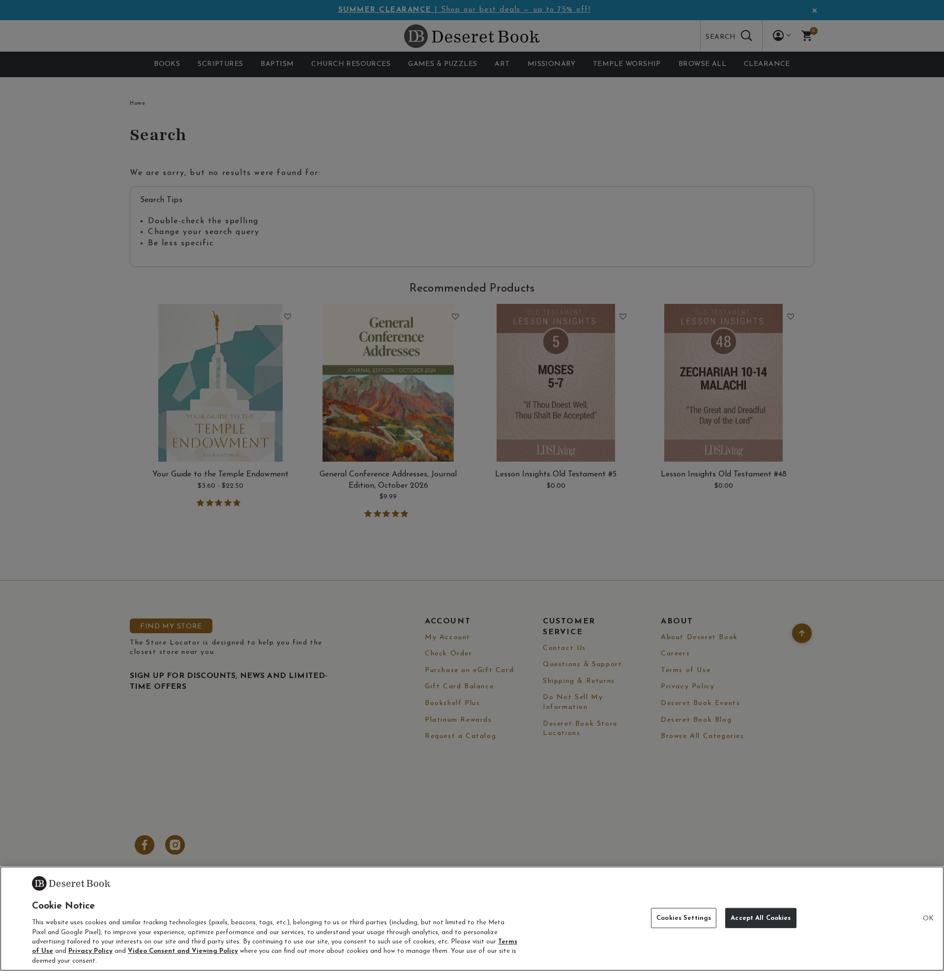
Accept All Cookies (761, 917)
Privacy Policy (90, 951)
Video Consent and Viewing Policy (183, 951)
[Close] (928, 919)
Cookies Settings (683, 917)
